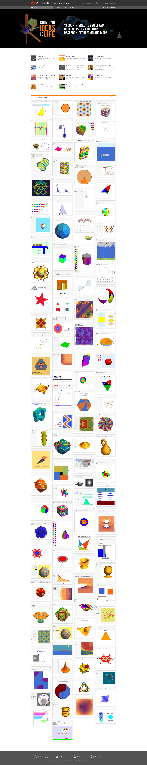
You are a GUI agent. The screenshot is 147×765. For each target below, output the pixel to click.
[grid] (73, 421)
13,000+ (97, 2)
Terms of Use (78, 760)
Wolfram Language (100, 4)
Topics (59, 7)
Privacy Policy (86, 760)
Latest (65, 7)
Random (71, 7)
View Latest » (113, 97)
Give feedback (93, 760)
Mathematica (112, 4)
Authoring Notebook (109, 7)
